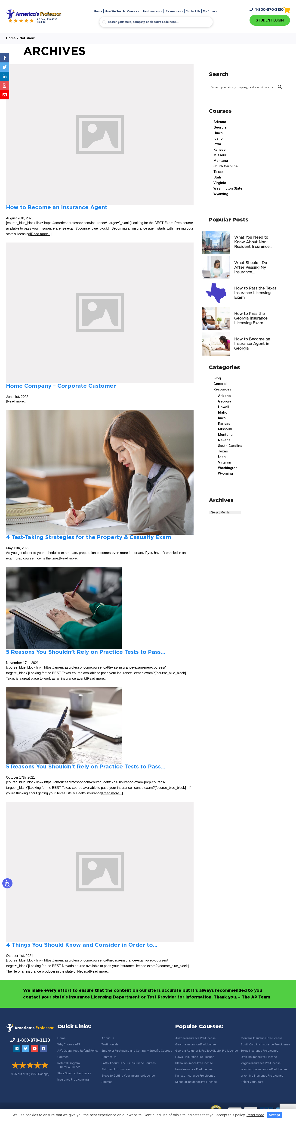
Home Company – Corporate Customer (61, 386)
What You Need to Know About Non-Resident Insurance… (253, 242)
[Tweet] (4, 67)
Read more (255, 1115)
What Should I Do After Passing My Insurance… (250, 267)
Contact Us (193, 11)
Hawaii (219, 133)
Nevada (224, 440)
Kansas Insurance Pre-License (195, 1075)
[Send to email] (4, 94)
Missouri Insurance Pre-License (196, 1082)
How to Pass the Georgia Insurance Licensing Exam (251, 318)
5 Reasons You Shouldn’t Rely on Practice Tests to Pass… (85, 652)
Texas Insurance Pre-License (259, 1050)
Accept (274, 1115)
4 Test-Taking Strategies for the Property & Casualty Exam (88, 537)
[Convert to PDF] (4, 85)
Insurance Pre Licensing (73, 1079)
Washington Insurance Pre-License (264, 1069)
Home (98, 11)
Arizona (219, 122)
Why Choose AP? (68, 1044)
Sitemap (107, 1082)
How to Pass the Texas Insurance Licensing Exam (255, 293)
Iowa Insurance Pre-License (193, 1069)
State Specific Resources (74, 1073)
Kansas (219, 149)
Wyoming (220, 194)
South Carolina (225, 166)
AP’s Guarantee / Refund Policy (77, 1050)
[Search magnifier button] (104, 22)
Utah (217, 177)
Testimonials (151, 11)
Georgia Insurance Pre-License (195, 1044)
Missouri (220, 155)
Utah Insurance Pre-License (259, 1057)
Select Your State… (253, 1082)
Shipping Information (116, 1069)
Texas (218, 172)
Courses (133, 11)
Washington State (227, 188)
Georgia (220, 127)
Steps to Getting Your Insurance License (128, 1075)
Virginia (219, 183)
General (220, 384)
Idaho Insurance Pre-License (194, 1063)
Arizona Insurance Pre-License (195, 1038)
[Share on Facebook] (4, 57)
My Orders (210, 11)
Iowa (217, 144)
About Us (108, 1038)
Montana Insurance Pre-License (261, 1038)
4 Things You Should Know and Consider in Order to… (81, 945)
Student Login (270, 20)
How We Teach (115, 11)
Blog (217, 378)
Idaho (218, 138)
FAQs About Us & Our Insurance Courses (129, 1063)
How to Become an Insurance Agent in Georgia (252, 344)
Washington (227, 468)
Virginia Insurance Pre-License (261, 1063)
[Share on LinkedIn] (4, 76)
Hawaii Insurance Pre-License (194, 1057)
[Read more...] (41, 234)
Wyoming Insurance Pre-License (262, 1075)
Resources (173, 11)
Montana (220, 161)
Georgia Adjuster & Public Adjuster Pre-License (206, 1050)
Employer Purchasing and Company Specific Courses (137, 1050)
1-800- (269, 10)
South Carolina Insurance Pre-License (265, 1044)
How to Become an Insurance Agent (56, 207)
